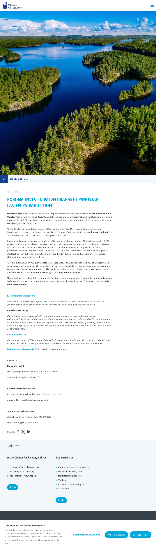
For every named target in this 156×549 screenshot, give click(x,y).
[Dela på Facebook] (18, 432)
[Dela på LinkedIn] (28, 432)
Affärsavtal (63, 488)
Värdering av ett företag (21, 471)
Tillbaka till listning (19, 179)
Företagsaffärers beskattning (24, 467)
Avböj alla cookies (116, 534)
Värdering (63, 480)
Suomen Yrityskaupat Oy (20, 349)
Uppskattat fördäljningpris (22, 476)
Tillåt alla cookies (140, 534)
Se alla (13, 487)
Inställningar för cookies (86, 534)
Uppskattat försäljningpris (71, 484)
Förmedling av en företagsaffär (74, 467)
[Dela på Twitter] (23, 432)
